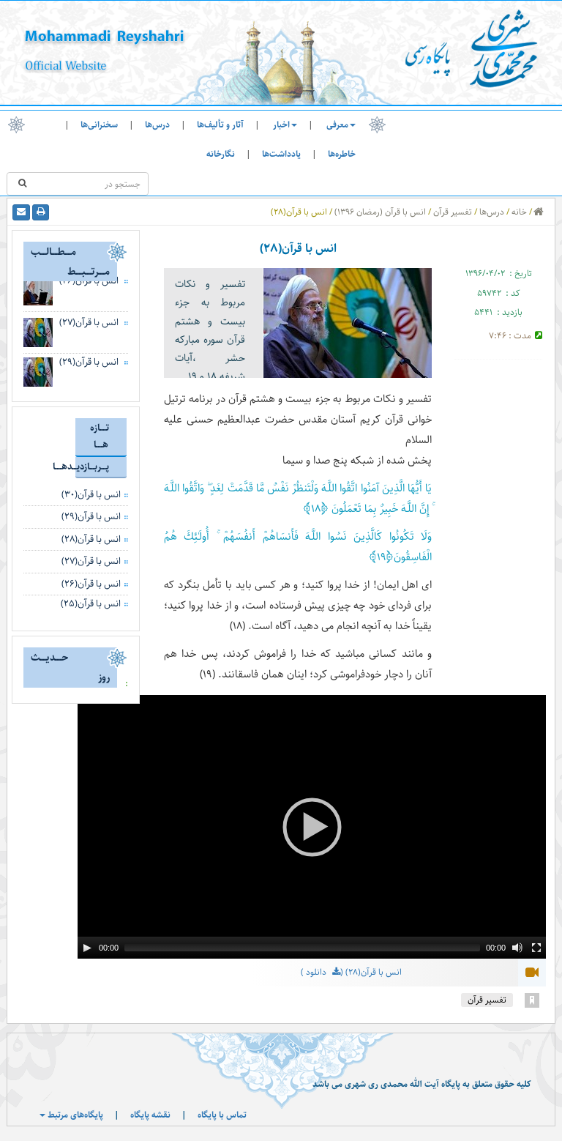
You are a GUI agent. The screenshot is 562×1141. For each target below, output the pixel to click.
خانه (519, 212)
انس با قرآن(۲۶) (91, 583)
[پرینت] (40, 212)
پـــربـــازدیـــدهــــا (92, 466)
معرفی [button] (337, 125)
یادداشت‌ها (281, 154)
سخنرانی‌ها (99, 125)
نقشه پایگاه (150, 1115)
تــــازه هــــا (99, 436)
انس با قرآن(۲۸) (91, 539)
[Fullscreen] (536, 948)
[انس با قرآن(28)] (347, 323)
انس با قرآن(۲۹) (89, 361)
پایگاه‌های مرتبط (74, 1115)
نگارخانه (220, 154)
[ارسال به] (21, 212)
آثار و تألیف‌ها (220, 125)
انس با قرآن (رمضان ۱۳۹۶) (380, 212)
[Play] (87, 948)
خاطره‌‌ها (342, 154)
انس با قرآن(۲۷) (89, 322)
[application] (312, 827)
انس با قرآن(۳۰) (91, 494)
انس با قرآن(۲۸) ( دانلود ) (351, 973)
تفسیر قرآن (452, 212)
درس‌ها (157, 125)
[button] (311, 826)
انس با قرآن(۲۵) (91, 603)
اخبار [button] (281, 125)
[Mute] (517, 948)
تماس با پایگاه (222, 1115)
